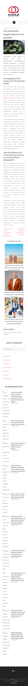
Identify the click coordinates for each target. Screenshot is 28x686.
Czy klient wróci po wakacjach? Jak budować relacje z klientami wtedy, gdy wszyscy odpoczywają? (14, 268)
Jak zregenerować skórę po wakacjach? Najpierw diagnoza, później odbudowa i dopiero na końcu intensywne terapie (18, 576)
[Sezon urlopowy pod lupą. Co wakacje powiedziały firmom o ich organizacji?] (6, 430)
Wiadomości (6, 28)
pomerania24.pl (6, 360)
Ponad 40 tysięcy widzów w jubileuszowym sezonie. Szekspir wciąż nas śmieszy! (18, 445)
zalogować (11, 332)
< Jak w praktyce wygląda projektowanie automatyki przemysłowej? (7, 232)
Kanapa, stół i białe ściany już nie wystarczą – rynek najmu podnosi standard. (17, 495)
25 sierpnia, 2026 (14, 525)
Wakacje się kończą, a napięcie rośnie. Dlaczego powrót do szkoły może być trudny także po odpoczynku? (14, 321)
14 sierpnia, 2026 (14, 581)
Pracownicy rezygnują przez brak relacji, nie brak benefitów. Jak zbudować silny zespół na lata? (14, 294)
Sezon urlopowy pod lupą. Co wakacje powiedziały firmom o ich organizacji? (18, 422)
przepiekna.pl (6, 363)
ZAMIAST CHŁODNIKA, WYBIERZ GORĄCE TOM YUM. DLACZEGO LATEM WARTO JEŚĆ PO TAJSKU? (17, 635)
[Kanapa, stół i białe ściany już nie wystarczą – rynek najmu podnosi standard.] (6, 503)
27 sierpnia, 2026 (14, 403)
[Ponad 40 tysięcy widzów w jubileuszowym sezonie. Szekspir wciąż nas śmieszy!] (6, 452)
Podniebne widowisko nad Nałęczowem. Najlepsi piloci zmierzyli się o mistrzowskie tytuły (18, 553)
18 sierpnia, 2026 (14, 557)
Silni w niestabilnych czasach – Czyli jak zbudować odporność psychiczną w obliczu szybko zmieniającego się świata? (17, 397)
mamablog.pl (6, 375)
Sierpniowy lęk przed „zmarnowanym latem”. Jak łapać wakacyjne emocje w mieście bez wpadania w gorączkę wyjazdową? (18, 520)
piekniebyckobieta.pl (8, 378)
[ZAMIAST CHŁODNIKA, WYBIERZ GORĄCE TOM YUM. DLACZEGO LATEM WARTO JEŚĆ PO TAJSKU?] (6, 644)
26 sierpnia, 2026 (14, 499)
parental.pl (5, 371)
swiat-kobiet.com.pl (7, 367)
